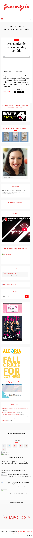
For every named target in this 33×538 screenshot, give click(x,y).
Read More (6, 91)
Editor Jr (11, 493)
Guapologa (11, 476)
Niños (16, 40)
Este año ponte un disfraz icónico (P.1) (18, 474)
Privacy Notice (22, 531)
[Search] (30, 19)
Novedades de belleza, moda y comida (16, 46)
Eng (24, 486)
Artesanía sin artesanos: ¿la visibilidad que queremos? (15, 408)
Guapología (26, 476)
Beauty (23, 493)
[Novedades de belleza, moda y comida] (16, 62)
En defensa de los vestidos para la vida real (12, 416)
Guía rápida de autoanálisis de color (10, 414)
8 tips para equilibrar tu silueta (9, 412)
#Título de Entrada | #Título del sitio (11, 462)
